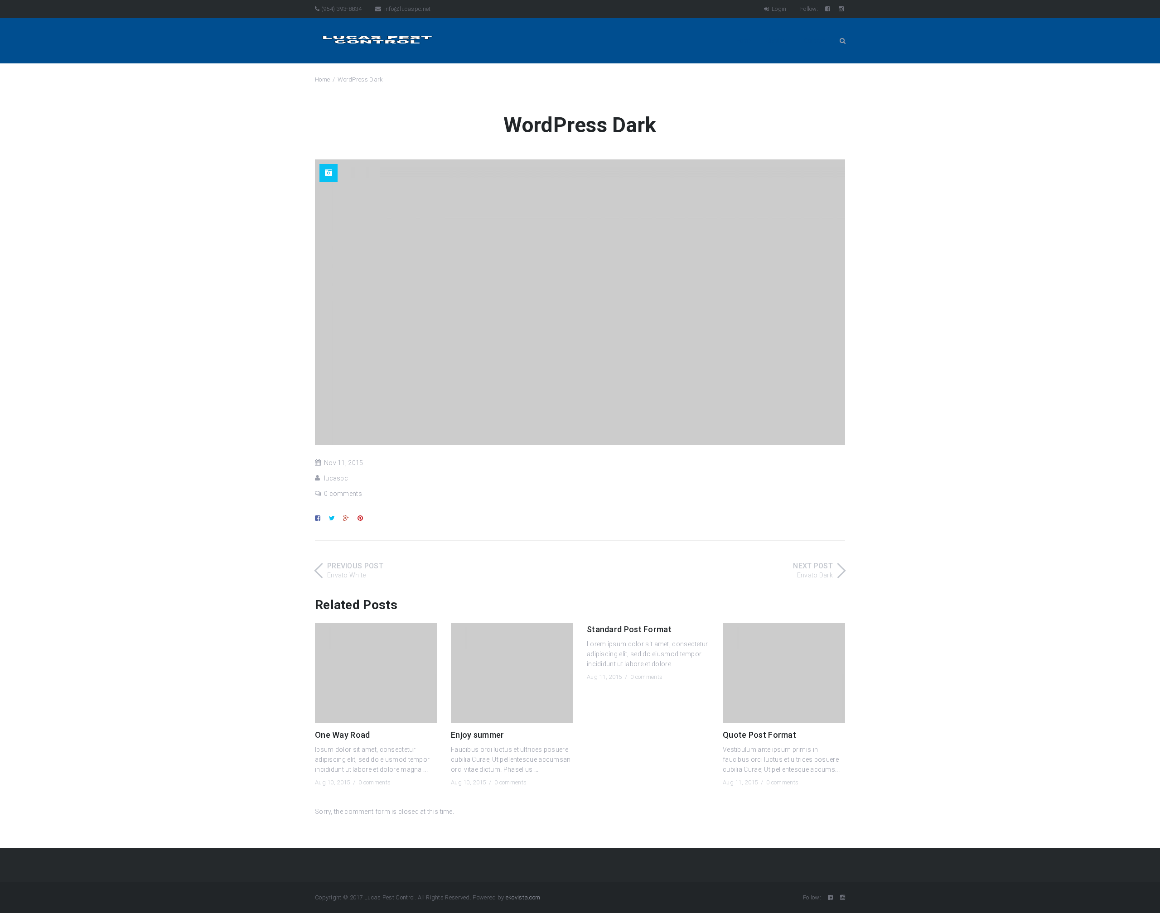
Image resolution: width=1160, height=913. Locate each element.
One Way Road (342, 735)
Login (778, 8)
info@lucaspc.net (406, 8)
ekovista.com (523, 897)
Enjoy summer (477, 735)
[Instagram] (842, 8)
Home (743, 40)
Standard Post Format (629, 629)
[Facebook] (828, 8)
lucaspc (336, 478)
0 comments (343, 493)
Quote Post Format (759, 735)
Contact (814, 40)
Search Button (842, 40)
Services (777, 40)
